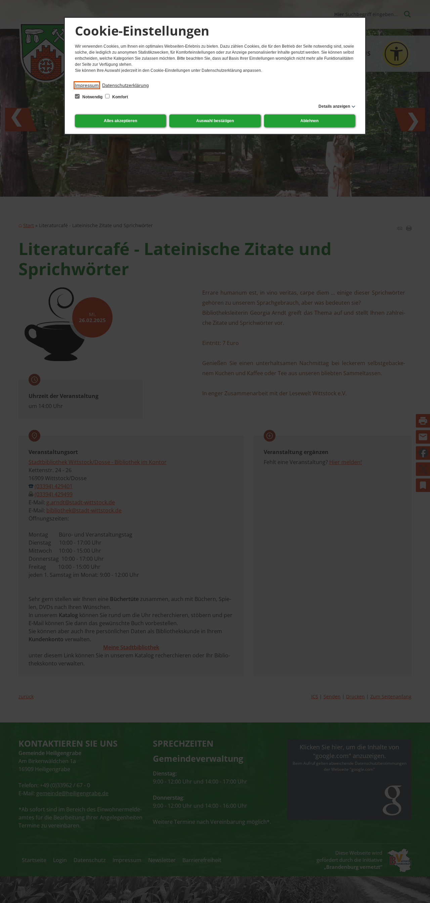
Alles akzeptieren (120, 120)
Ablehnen (309, 120)
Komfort (119, 97)
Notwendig (92, 97)
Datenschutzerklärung (125, 85)
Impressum (87, 85)
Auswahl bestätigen (215, 120)
